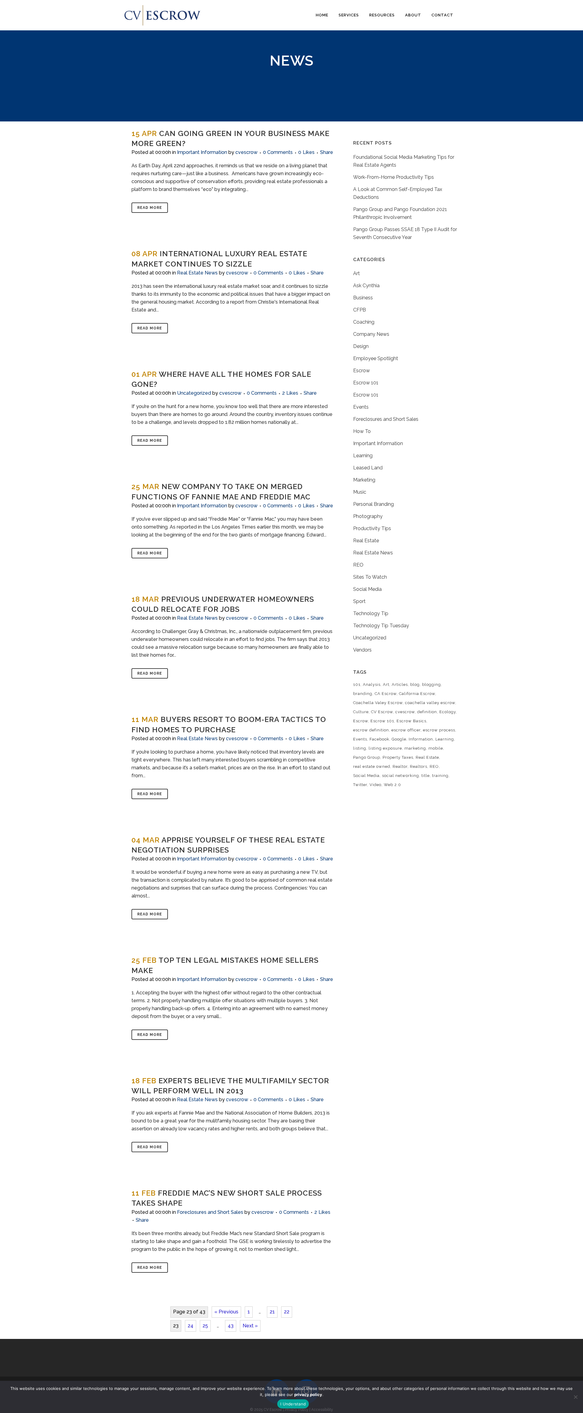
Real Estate (366, 540)
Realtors (418, 766)
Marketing (364, 480)
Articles (400, 684)
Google (399, 739)
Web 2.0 (392, 784)
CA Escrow (386, 693)
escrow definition (371, 730)
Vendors (362, 650)
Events (361, 407)
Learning (363, 455)
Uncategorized (194, 393)
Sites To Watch (370, 577)
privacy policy (308, 1394)
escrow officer (406, 730)
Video (375, 784)
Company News (371, 334)
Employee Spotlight (375, 358)
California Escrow (417, 693)
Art (356, 273)
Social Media (367, 589)
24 (190, 1326)
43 (231, 1326)
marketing (415, 748)
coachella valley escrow (430, 702)
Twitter (360, 784)
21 (272, 1312)
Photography (368, 516)
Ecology (447, 712)
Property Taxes (398, 757)
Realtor (400, 766)
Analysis (371, 684)
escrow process (439, 730)
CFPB (359, 310)
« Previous (226, 1312)
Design (361, 346)
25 (205, 1326)
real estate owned (371, 766)
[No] (575, 1397)
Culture (361, 712)
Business (363, 298)
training (440, 775)
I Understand (293, 1403)
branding (362, 693)
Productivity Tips (372, 528)
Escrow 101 (365, 383)
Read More (149, 208)
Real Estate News (197, 273)
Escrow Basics (411, 721)
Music (359, 492)
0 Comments (278, 152)
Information (421, 739)
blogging (431, 684)
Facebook (379, 739)
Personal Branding (373, 504)
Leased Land (368, 468)
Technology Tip (370, 613)
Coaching (363, 322)
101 (356, 684)
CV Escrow (382, 712)
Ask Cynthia (366, 285)
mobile (435, 748)
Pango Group (366, 757)
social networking (400, 775)
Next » (250, 1326)
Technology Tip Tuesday (381, 625)
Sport (359, 601)
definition (427, 712)
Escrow (361, 370)
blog (415, 684)
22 (286, 1312)
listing (359, 748)
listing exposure (385, 748)
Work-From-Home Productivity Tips (393, 177)
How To (362, 431)
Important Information (202, 152)
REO (358, 565)
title (425, 775)
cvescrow (246, 152)
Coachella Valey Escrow (378, 702)
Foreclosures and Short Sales (210, 1212)
